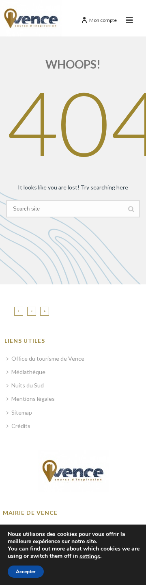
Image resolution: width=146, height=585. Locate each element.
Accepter (26, 571)
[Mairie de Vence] (31, 18)
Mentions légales (33, 398)
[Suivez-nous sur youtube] (44, 311)
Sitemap (21, 412)
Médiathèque (28, 371)
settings (89, 556)
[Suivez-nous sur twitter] (31, 311)
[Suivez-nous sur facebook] (18, 311)
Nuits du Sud (27, 385)
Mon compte (103, 20)
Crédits (20, 425)
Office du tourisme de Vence (47, 358)
